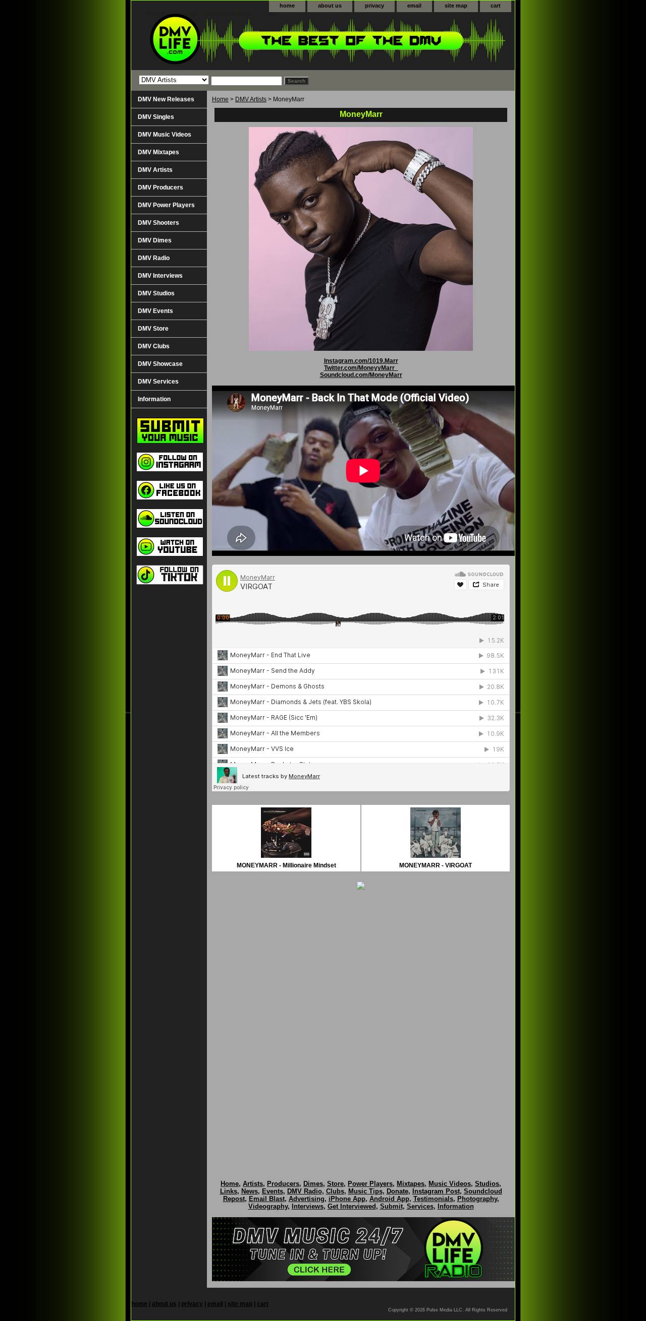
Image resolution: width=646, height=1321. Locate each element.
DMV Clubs (154, 346)
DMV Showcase (160, 363)
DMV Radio (154, 258)
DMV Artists (250, 99)
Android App (389, 1199)
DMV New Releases (166, 99)
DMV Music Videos (164, 134)
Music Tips (365, 1191)
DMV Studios (156, 293)
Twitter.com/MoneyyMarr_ (361, 367)
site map (456, 6)
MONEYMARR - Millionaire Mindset (286, 865)
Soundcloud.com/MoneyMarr (361, 375)
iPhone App (347, 1199)
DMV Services (158, 381)
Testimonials (433, 1199)
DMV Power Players (166, 205)
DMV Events (155, 310)
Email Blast (267, 1199)
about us (330, 6)
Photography (477, 1199)
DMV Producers (160, 187)
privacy (374, 6)
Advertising (307, 1199)
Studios (487, 1183)
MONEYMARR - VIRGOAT (435, 865)
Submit (391, 1206)
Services (420, 1206)
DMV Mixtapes (158, 152)
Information (154, 399)
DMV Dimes (155, 240)
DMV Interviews (160, 275)
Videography (268, 1206)
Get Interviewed (352, 1206)
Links (228, 1191)
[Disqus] (361, 1024)
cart (496, 6)
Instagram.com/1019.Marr (361, 360)
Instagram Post (436, 1191)
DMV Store (153, 328)
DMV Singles (156, 116)
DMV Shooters (158, 222)
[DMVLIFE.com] (257, 41)
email (414, 6)
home (287, 6)
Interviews (308, 1206)
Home (220, 99)
